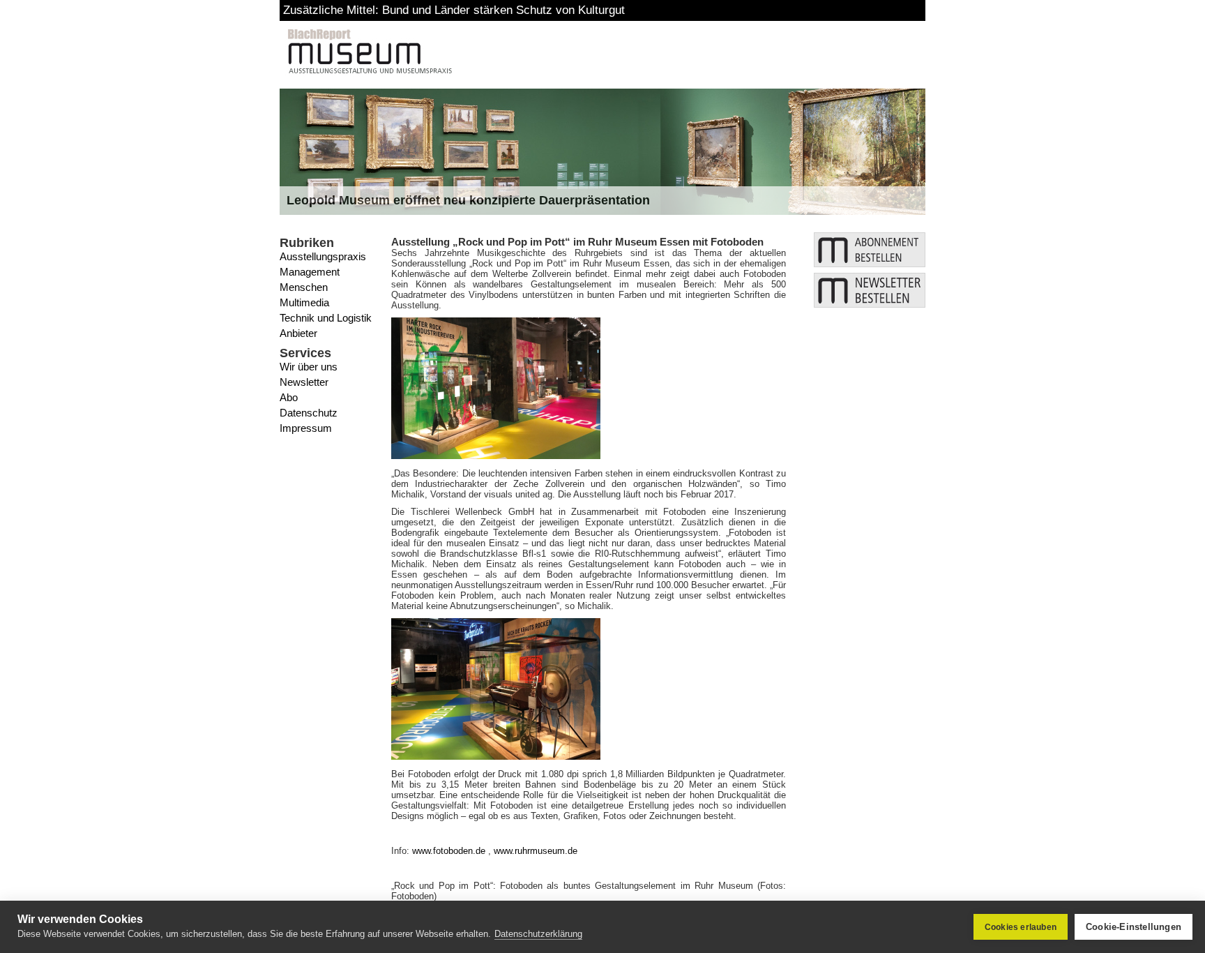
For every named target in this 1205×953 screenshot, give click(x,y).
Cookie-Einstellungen (1133, 927)
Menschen (304, 287)
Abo (289, 397)
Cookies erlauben (1020, 927)
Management (310, 272)
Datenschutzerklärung (538, 934)
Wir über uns (309, 367)
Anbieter (298, 333)
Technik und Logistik (326, 318)
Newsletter (304, 382)
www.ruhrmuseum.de (535, 851)
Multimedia (304, 302)
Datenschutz (309, 413)
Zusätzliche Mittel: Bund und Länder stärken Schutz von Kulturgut (454, 10)
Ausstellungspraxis (323, 256)
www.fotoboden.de (448, 851)
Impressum (306, 428)
